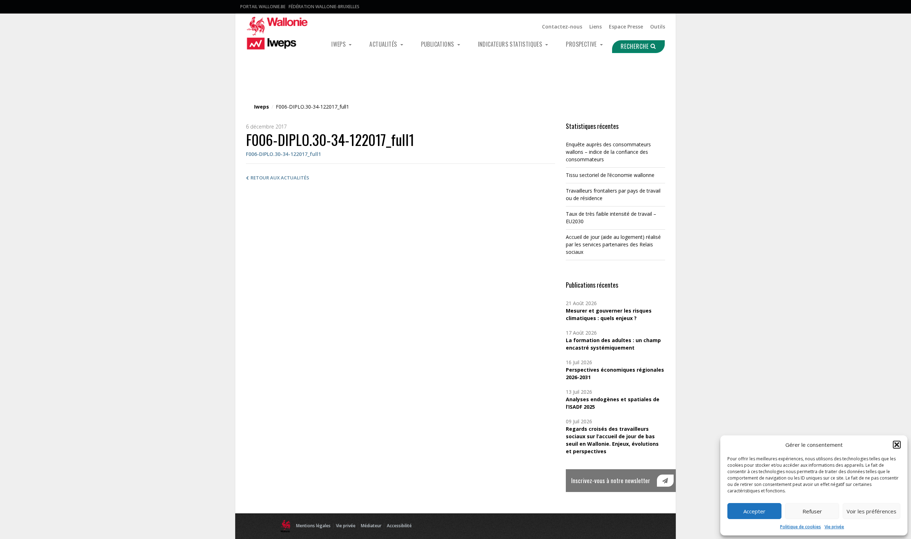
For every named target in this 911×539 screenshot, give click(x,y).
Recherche (636, 46)
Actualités (383, 44)
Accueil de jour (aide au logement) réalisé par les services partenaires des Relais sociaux (613, 244)
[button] (896, 444)
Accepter (754, 511)
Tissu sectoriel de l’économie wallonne (610, 175)
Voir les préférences (871, 511)
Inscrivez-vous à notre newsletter (610, 480)
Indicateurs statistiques (511, 44)
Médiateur (371, 526)
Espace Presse (626, 26)
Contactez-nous (562, 26)
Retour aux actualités (280, 177)
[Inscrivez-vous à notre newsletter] (665, 481)
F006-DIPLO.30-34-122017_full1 (283, 154)
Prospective (582, 44)
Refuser (812, 511)
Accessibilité (399, 526)
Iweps (339, 44)
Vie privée (834, 527)
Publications (438, 44)
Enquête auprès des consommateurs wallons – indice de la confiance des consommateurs (608, 152)
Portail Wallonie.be (262, 7)
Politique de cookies (800, 527)
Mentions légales (313, 526)
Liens (595, 26)
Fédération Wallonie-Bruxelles (324, 7)
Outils (657, 26)
